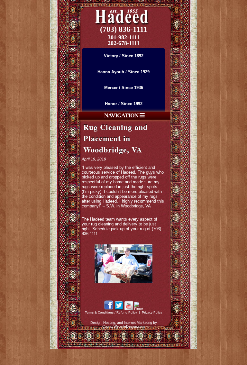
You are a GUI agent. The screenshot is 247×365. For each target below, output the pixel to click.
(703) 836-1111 (123, 29)
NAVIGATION (122, 115)
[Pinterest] (138, 309)
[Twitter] (119, 309)
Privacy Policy (152, 312)
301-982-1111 (124, 37)
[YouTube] (128, 309)
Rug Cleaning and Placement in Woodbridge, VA (115, 138)
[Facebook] (109, 309)
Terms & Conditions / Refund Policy (111, 312)
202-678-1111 (124, 43)
